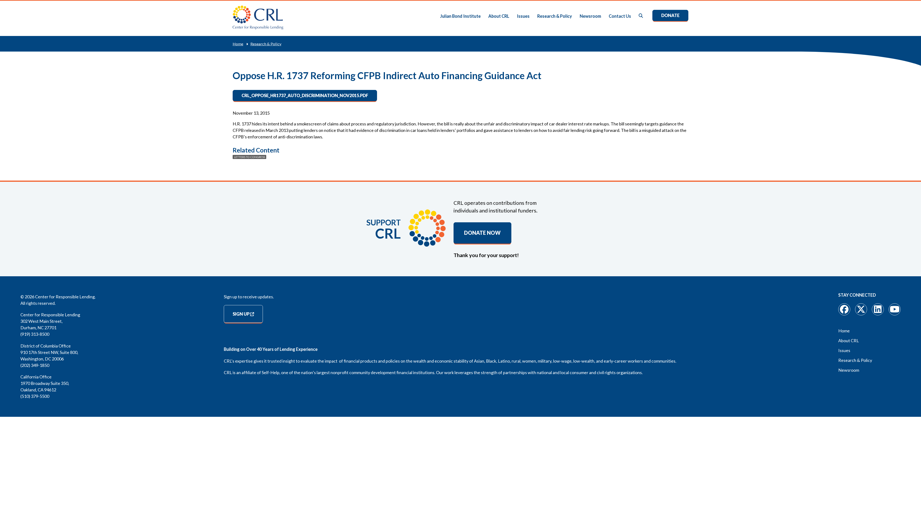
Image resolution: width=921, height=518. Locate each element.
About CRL (498, 16)
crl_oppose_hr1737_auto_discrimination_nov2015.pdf (305, 95)
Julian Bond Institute (460, 16)
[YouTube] (895, 309)
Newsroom (590, 16)
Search (641, 16)
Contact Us (620, 16)
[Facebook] (844, 309)
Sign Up (241, 314)
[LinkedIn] (878, 309)
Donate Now (482, 233)
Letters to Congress (249, 157)
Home (238, 43)
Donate (670, 15)
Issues (523, 16)
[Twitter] (861, 309)
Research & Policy (554, 16)
